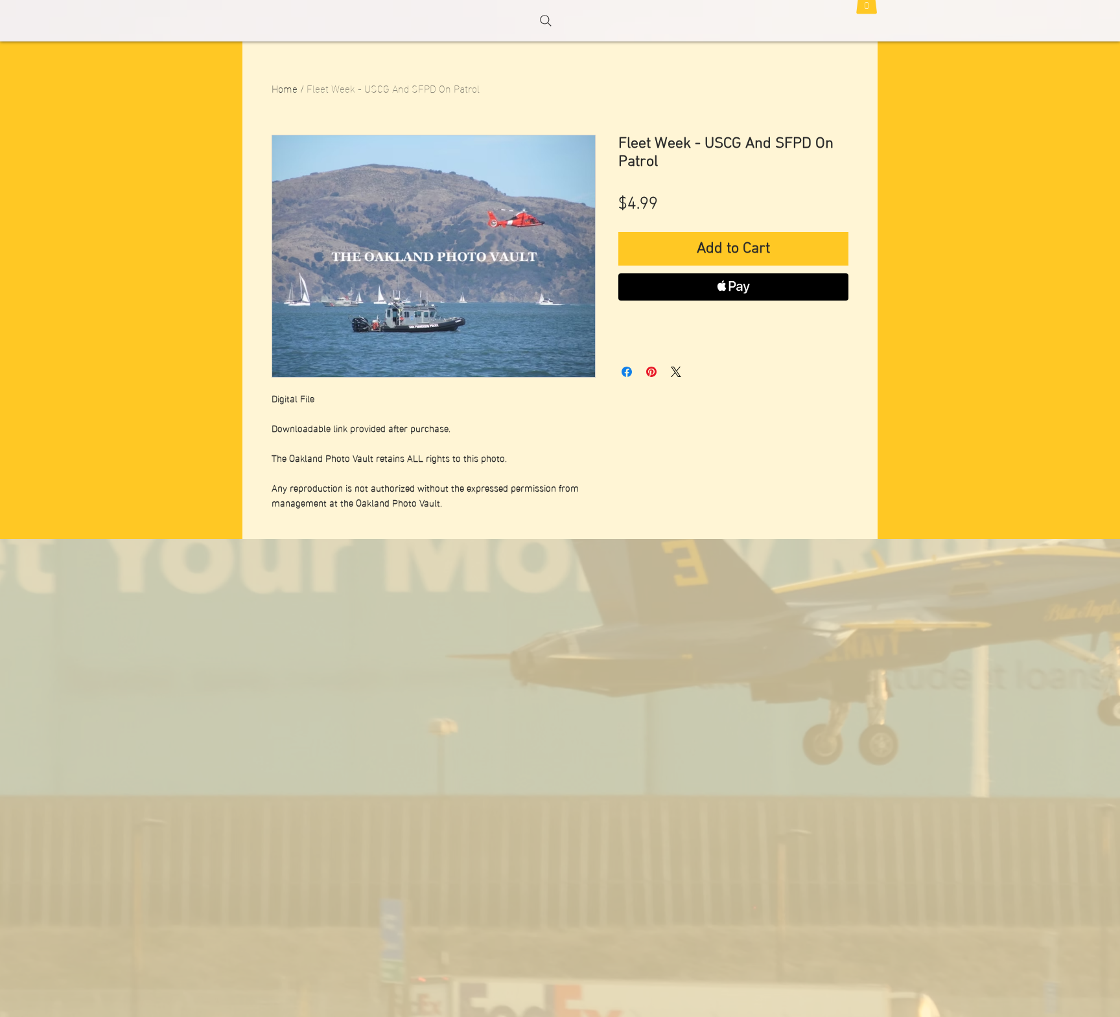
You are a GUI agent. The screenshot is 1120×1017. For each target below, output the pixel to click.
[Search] (545, 20)
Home (285, 87)
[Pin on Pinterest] (651, 372)
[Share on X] (676, 372)
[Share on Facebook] (627, 372)
